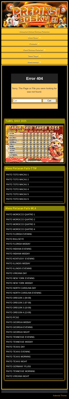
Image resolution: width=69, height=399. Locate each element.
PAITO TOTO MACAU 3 (17, 184)
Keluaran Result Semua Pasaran (34, 31)
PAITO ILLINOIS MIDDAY (18, 263)
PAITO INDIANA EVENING (18, 249)
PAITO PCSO (12, 317)
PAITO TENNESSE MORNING (20, 371)
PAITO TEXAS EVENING (18, 351)
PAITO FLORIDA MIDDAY (18, 244)
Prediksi (33, 43)
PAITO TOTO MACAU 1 (17, 174)
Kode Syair (33, 37)
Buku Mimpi (33, 62)
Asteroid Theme (60, 396)
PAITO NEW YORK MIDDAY (19, 283)
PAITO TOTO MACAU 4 (17, 189)
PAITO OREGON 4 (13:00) (18, 312)
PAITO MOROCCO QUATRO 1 (20, 214)
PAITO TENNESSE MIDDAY (19, 342)
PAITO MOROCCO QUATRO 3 (20, 224)
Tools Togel (33, 56)
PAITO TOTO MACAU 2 (17, 179)
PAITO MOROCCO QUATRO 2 (20, 219)
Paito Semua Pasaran (33, 50)
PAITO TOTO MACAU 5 (17, 194)
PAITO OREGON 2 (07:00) (18, 302)
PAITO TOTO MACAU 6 (17, 199)
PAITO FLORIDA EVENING (19, 234)
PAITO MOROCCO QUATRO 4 (20, 229)
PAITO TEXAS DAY (15, 347)
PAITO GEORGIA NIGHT (18, 332)
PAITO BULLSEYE (15, 239)
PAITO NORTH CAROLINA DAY (21, 288)
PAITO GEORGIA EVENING (19, 327)
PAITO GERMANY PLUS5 (18, 366)
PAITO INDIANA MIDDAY (18, 254)
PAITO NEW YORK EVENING (20, 278)
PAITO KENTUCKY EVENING (20, 258)
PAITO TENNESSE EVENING (20, 337)
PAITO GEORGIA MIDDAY (18, 322)
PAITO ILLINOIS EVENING (19, 268)
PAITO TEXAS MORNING (18, 356)
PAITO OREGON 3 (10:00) (18, 307)
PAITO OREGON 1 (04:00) (18, 298)
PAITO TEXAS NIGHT (16, 361)
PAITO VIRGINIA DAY (16, 273)
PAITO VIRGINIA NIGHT (17, 376)
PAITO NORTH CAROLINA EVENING (23, 293)
